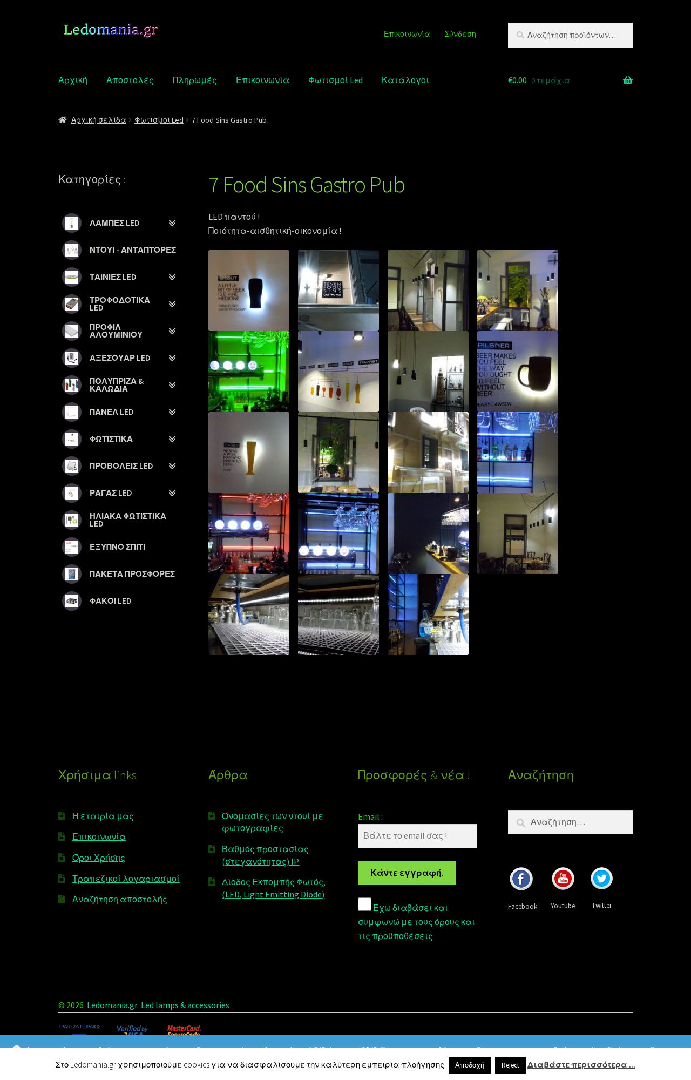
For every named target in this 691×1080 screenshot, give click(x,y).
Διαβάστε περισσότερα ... (581, 1064)
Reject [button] (510, 1065)
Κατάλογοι (405, 80)
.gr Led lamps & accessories (178, 1005)
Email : (370, 816)
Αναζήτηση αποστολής (119, 899)
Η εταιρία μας (103, 816)
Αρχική (72, 80)
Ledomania (107, 1005)
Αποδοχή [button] (469, 1065)
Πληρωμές (195, 80)
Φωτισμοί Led (335, 80)
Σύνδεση (460, 34)
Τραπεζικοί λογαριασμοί (126, 878)
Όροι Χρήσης (98, 857)
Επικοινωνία (407, 34)
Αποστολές (130, 80)
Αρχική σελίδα (98, 120)
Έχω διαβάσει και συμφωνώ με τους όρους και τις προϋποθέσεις (416, 921)
